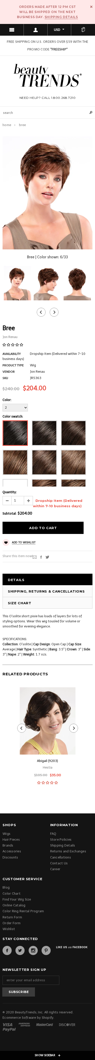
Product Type (13, 365)
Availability (12, 354)
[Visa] (8, 1024)
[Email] (34, 557)
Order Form (12, 923)
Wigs (6, 834)
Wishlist (9, 929)
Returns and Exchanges (68, 851)
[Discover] (67, 1024)
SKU (5, 378)
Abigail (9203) (47, 761)
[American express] (24, 1024)
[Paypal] (9, 1029)
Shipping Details (61, 17)
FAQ (53, 834)
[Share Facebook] (41, 557)
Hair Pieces (11, 839)
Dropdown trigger (36, 30)
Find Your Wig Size (17, 899)
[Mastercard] (45, 1024)
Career (55, 869)
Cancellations (60, 857)
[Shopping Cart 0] (83, 30)
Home (7, 125)
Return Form (12, 917)
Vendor (9, 371)
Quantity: (10, 492)
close (91, 7)
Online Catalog (14, 905)
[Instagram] (33, 950)
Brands (8, 845)
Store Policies (61, 839)
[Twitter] (47, 557)
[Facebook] (7, 950)
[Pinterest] (46, 950)
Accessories (12, 851)
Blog (6, 887)
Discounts (10, 857)
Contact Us (59, 863)
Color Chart (12, 893)
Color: (7, 400)
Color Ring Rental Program (23, 911)
